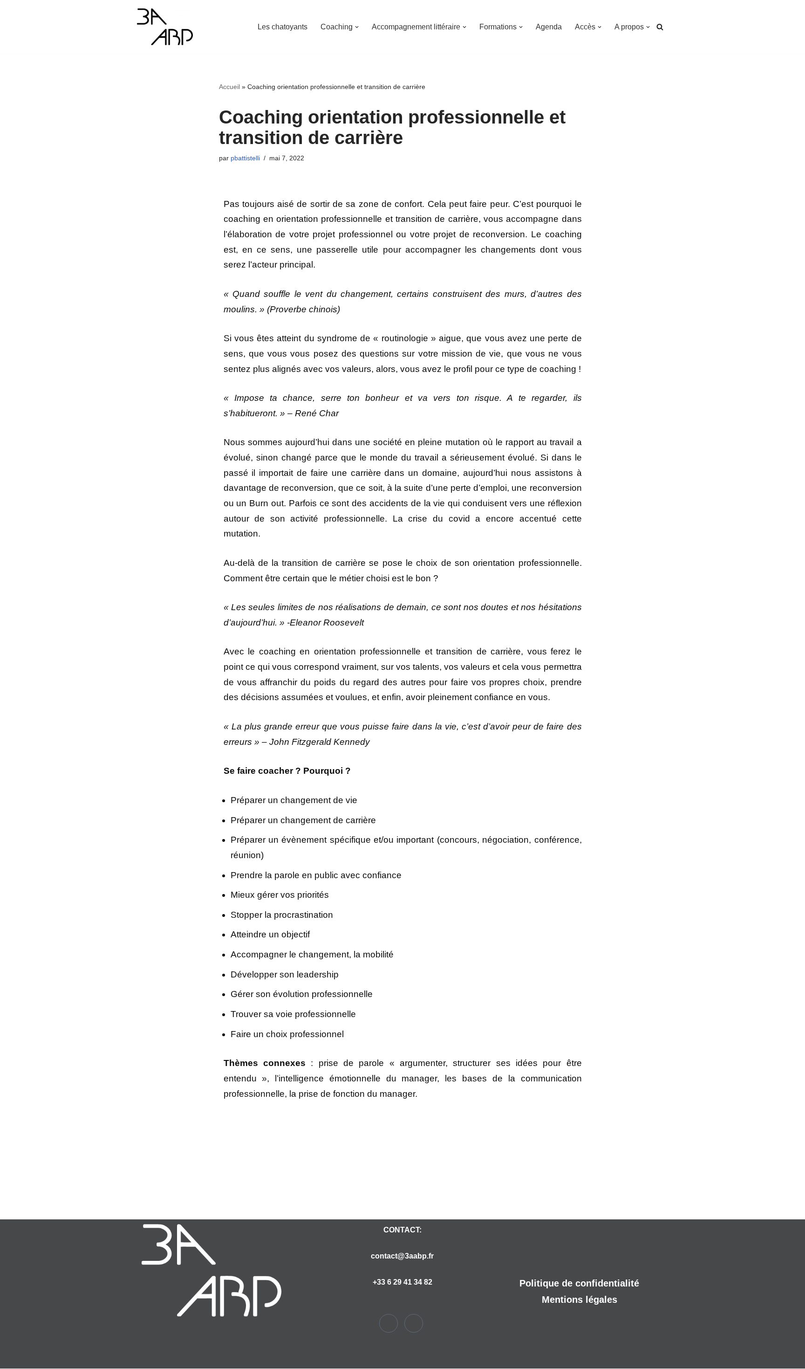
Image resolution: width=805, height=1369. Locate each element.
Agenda (549, 27)
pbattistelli (245, 158)
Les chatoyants (282, 27)
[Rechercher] (659, 26)
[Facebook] (388, 1323)
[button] (357, 27)
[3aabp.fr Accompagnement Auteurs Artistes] (165, 26)
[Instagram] (413, 1323)
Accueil (229, 86)
